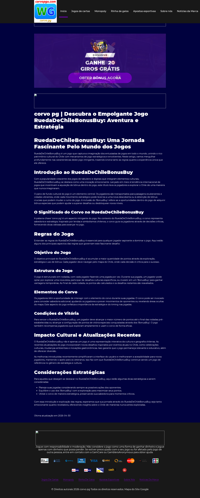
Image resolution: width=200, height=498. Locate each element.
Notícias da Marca (187, 11)
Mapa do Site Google (136, 489)
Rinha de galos (120, 11)
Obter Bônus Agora (100, 78)
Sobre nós (166, 11)
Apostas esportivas (144, 11)
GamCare (97, 452)
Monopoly (100, 11)
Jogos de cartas (80, 11)
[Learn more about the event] (100, 101)
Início (63, 11)
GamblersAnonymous (120, 452)
